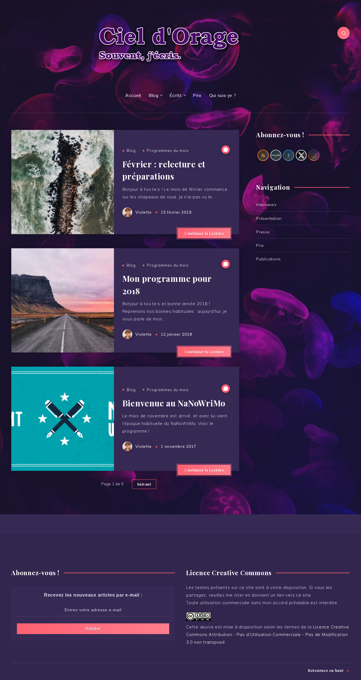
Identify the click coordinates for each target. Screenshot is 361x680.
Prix (197, 95)
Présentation (269, 218)
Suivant (144, 484)
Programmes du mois (168, 150)
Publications (268, 259)
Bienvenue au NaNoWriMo (174, 403)
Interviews (266, 204)
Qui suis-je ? (222, 95)
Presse (263, 231)
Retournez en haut (326, 670)
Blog (154, 95)
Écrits (176, 95)
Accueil (133, 95)
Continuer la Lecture (204, 233)
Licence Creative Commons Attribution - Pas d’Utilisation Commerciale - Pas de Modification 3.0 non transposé (267, 634)
